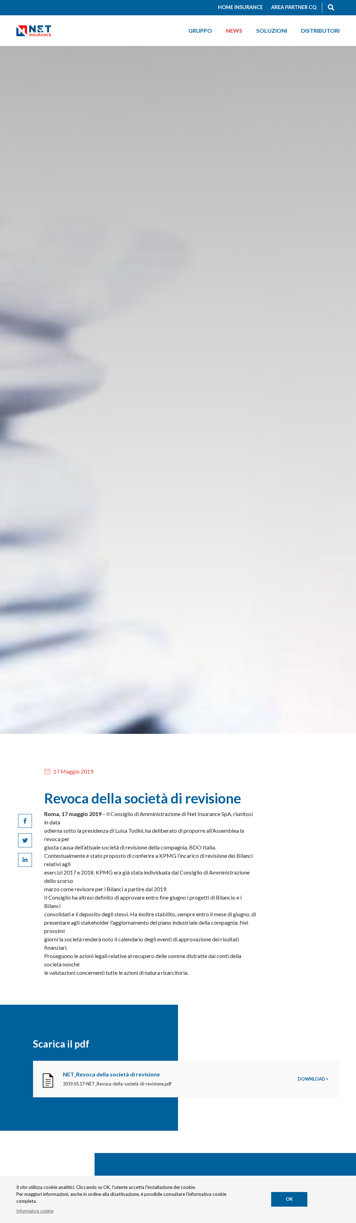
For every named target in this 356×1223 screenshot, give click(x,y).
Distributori (320, 30)
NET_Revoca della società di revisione (111, 1074)
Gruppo (200, 30)
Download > (313, 1079)
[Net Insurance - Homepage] (33, 30)
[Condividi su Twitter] (25, 840)
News (234, 30)
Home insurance (240, 7)
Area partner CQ (293, 7)
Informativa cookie (35, 1211)
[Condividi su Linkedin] (25, 860)
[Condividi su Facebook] (25, 821)
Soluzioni (271, 30)
